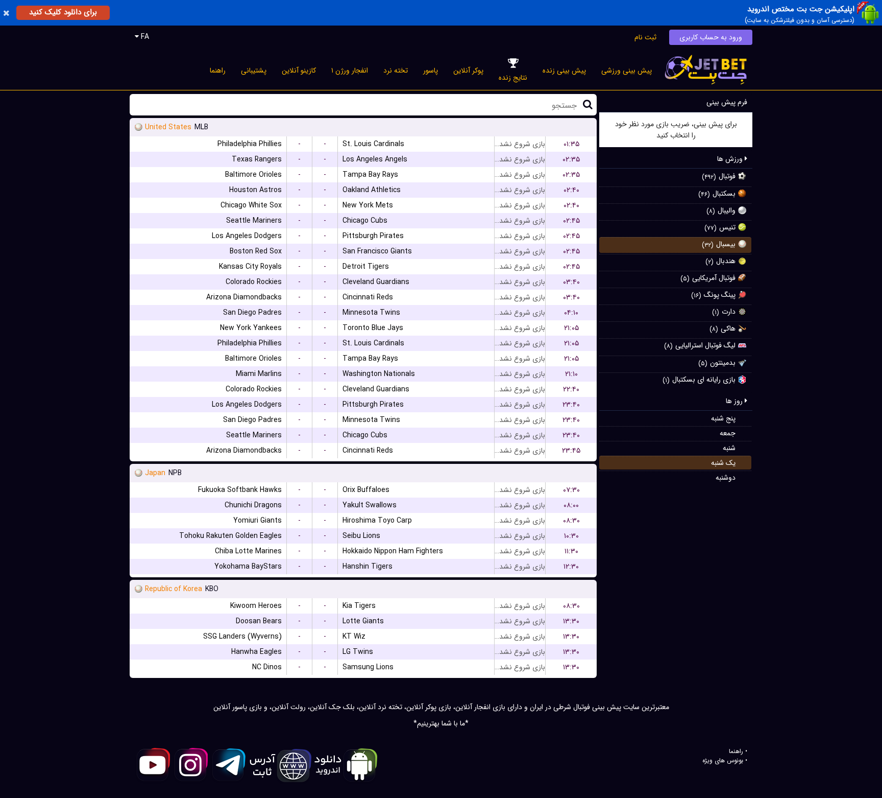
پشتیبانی (253, 70)
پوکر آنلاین (468, 70)
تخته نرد (395, 70)
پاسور (430, 70)
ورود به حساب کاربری (710, 37)
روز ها (735, 401)
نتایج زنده (513, 77)
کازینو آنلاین (299, 70)
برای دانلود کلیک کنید (63, 12)
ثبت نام (645, 37)
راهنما (218, 70)
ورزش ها (731, 159)
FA (144, 36)
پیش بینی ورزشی (626, 70)
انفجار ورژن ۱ (349, 70)
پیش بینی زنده (564, 70)
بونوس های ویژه (722, 760)
